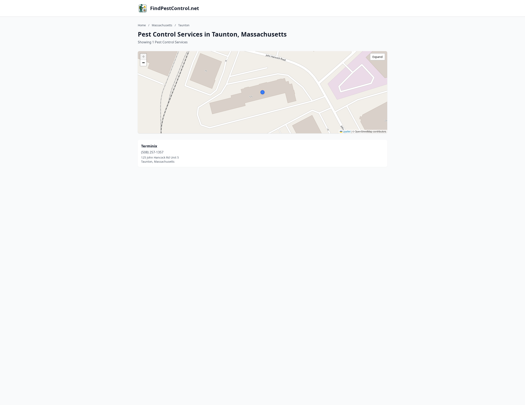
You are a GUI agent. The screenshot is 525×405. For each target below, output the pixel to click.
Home (142, 25)
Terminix (149, 146)
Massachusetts (162, 25)
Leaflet (346, 131)
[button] (262, 92)
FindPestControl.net (174, 8)
